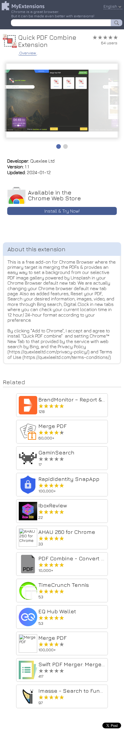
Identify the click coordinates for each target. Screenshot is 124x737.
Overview (27, 53)
